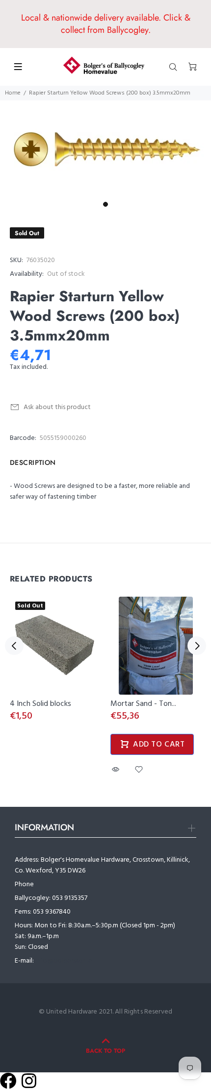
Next (196, 645)
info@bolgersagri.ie (64, 961)
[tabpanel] (105, 148)
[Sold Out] (55, 646)
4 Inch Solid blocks (40, 704)
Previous (14, 645)
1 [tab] (105, 204)
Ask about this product (57, 407)
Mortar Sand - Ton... (143, 704)
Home (13, 93)
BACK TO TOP (105, 1050)
